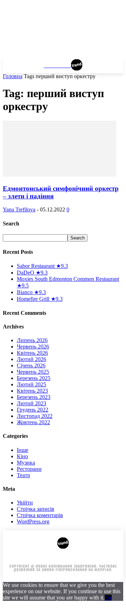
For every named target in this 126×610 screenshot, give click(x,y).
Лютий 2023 (31, 403)
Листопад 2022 (34, 416)
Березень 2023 (33, 397)
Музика (26, 463)
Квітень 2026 (32, 353)
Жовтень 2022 (33, 422)
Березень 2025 (33, 378)
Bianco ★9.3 (31, 292)
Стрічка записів (35, 509)
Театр (23, 475)
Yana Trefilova (19, 209)
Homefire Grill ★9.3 (40, 299)
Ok (108, 598)
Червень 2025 (33, 372)
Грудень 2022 (32, 410)
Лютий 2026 (31, 359)
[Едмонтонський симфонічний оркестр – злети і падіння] (59, 175)
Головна (12, 76)
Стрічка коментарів (40, 515)
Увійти (25, 503)
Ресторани (29, 469)
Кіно (22, 456)
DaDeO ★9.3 (32, 273)
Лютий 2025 (31, 384)
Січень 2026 (31, 365)
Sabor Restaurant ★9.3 (42, 266)
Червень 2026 (33, 347)
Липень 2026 (32, 340)
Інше (22, 450)
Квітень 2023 (32, 391)
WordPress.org (33, 521)
